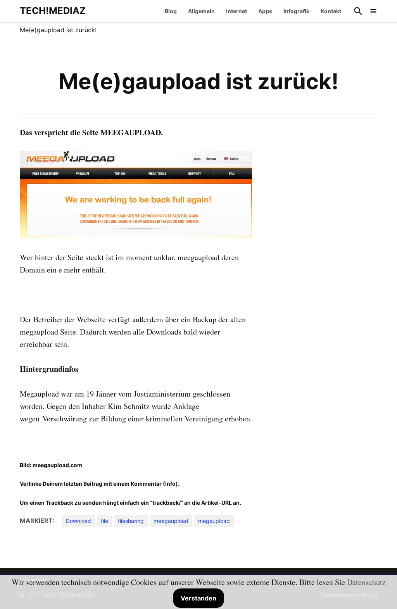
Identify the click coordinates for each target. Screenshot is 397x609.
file (104, 521)
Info (170, 483)
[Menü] (373, 11)
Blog (171, 11)
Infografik (296, 11)
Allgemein (201, 11)
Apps (265, 11)
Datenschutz (366, 582)
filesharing (131, 521)
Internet (236, 11)
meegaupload (171, 521)
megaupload (214, 521)
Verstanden (198, 598)
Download (78, 521)
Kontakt (331, 11)
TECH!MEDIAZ (53, 10)
